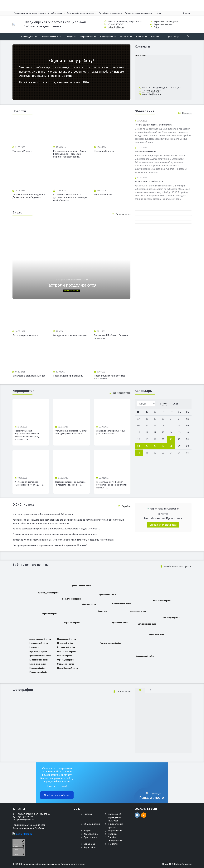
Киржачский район (50, 614)
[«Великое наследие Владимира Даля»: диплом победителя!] (30, 175)
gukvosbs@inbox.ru (116, 27)
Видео (17, 212)
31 (138, 452)
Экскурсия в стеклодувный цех (28, 375)
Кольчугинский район (71, 599)
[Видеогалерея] (30, 315)
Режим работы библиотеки (149, 181)
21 (171, 439)
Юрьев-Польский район (80, 585)
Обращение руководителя (163, 524)
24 (138, 446)
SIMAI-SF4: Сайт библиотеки (177, 864)
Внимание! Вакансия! (146, 151)
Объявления (144, 111)
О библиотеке (23, 504)
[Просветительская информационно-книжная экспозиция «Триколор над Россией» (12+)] (30, 411)
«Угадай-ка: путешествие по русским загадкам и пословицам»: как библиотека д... (71, 197)
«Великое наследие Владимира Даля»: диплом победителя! (28, 196)
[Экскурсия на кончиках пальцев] (71, 315)
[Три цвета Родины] (30, 131)
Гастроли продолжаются (25, 335)
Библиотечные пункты (30, 565)
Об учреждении (92, 824)
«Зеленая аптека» (103, 194)
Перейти (126, 506)
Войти (156, 27)
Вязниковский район (162, 600)
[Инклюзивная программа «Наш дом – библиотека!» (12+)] (112, 411)
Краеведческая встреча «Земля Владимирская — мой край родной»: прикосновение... (69, 154)
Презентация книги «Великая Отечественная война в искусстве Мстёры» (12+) (111, 485)
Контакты (142, 46)
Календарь (143, 391)
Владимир (102, 611)
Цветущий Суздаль (104, 151)
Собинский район (88, 604)
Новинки (112, 834)
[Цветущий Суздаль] (112, 131)
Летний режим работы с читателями (153, 124)
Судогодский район (119, 622)
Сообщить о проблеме (57, 795)
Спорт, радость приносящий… (68, 375)
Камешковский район (121, 603)
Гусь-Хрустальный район (110, 643)
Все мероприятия (121, 392)
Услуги (87, 830)
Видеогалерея (123, 214)
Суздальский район (107, 594)
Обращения (89, 844)
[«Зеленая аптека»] (112, 175)
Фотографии (22, 690)
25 (147, 446)
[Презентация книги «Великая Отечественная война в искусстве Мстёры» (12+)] (112, 462)
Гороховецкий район (171, 617)
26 (155, 446)
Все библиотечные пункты (178, 566)
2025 (164, 403)
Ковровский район (138, 611)
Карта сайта (89, 847)
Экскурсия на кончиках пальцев (70, 335)
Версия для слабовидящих (166, 21)
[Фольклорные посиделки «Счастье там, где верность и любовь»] (71, 411)
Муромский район (157, 635)
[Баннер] (102, 5)
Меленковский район (145, 656)
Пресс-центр (90, 837)
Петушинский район (71, 622)
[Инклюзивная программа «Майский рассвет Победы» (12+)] (30, 462)
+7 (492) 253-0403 (116, 24)
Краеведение (91, 834)
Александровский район (49, 593)
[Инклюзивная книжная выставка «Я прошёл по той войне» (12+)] (71, 462)
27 (163, 446)
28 (171, 446)
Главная (88, 814)
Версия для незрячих (163, 24)
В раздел (187, 113)
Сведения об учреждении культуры (114, 817)
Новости (19, 111)
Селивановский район (147, 624)
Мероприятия (23, 391)
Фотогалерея (123, 691)
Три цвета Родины (22, 151)
